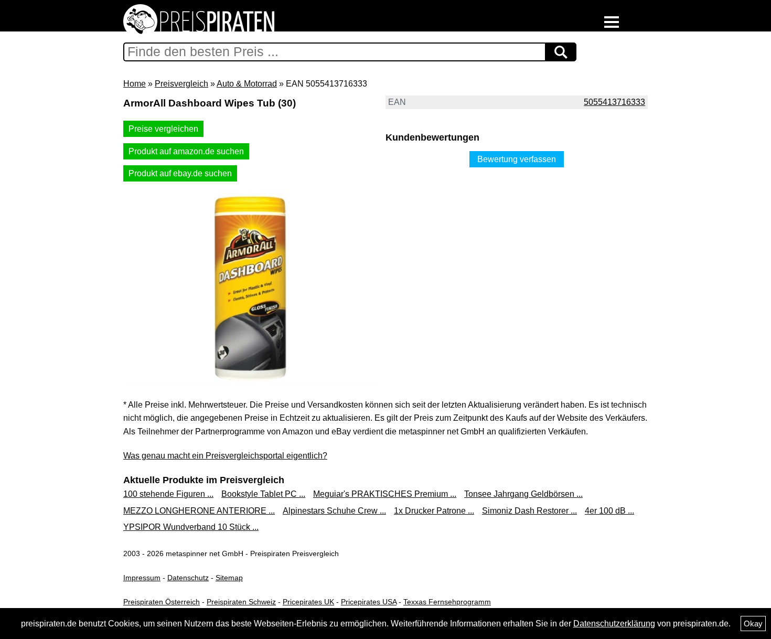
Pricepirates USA (369, 602)
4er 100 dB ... (609, 510)
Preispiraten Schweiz (241, 602)
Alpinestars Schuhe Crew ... (334, 510)
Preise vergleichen (163, 128)
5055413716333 (614, 102)
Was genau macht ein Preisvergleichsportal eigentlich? (225, 455)
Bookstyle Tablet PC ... (263, 493)
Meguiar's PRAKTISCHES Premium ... (384, 493)
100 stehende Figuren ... (168, 493)
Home (134, 83)
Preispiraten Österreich (161, 602)
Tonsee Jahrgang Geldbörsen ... (523, 493)
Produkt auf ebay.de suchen (180, 173)
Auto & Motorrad (247, 83)
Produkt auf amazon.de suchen (186, 151)
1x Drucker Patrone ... (434, 510)
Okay (753, 623)
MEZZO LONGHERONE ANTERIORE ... (199, 510)
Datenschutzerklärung (614, 623)
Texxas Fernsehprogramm (447, 602)
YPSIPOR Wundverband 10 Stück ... (191, 527)
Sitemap (229, 577)
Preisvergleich (181, 83)
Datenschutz (188, 577)
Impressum (141, 577)
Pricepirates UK (308, 602)
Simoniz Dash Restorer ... (529, 510)
